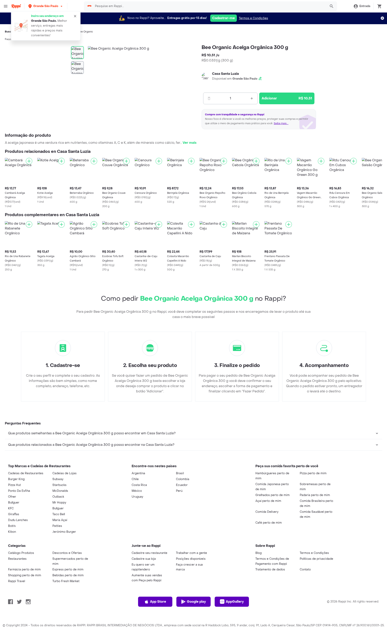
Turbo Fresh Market (65, 581)
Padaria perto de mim (315, 495)
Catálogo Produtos (21, 553)
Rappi (8, 39)
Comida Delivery (266, 512)
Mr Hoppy (59, 502)
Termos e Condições (253, 18)
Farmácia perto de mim (24, 569)
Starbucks (59, 485)
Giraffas (13, 514)
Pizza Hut (14, 485)
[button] (46, 6)
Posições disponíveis (191, 559)
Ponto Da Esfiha (19, 491)
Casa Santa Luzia (225, 74)
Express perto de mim (67, 569)
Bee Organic (85, 31)
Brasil (180, 473)
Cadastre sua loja (144, 559)
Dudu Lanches (18, 520)
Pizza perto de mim (313, 473)
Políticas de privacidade (316, 559)
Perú (179, 491)
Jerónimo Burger (64, 532)
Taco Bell (58, 514)
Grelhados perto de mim (272, 495)
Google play (196, 601)
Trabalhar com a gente (191, 553)
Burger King (16, 479)
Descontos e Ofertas (67, 553)
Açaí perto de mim (268, 501)
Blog (258, 553)
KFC (11, 508)
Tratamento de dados (270, 569)
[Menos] (209, 98)
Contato (305, 569)
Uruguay (137, 497)
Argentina (138, 473)
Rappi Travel (16, 581)
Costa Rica (139, 485)
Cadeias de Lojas (64, 473)
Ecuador (182, 485)
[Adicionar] (29, 161)
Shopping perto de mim (24, 575)
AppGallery (235, 601)
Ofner (12, 497)
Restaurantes (17, 559)
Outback (58, 497)
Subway (57, 479)
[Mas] (252, 98)
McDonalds (60, 491)
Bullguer (13, 502)
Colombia (182, 479)
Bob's (12, 526)
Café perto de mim (268, 523)
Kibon (12, 532)
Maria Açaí (59, 520)
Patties (57, 526)
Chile (135, 479)
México (137, 491)
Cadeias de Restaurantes (25, 473)
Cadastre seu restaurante (149, 553)
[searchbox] (210, 6)
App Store (158, 601)
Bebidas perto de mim (68, 575)
